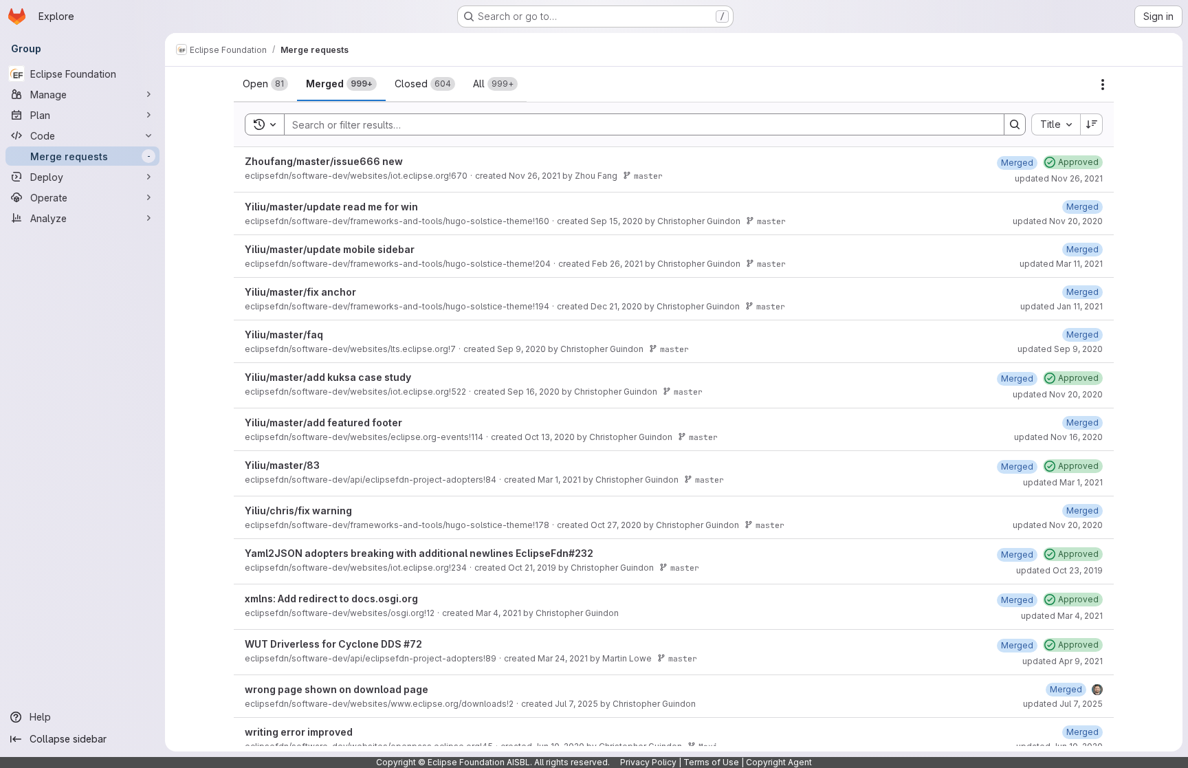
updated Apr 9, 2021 (1062, 661)
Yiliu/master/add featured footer (323, 422)
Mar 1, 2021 (559, 479)
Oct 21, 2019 (532, 567)
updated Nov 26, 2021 (1059, 178)
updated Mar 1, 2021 (1063, 482)
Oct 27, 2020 (616, 525)
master (648, 176)
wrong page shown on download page (336, 689)
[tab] (265, 84)
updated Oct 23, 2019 (1059, 570)
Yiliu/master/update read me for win (331, 206)
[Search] (1015, 124)
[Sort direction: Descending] (1092, 124)
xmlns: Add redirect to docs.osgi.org (331, 598)
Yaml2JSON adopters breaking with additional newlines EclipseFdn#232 (419, 553)
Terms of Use (711, 762)
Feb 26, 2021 (617, 264)
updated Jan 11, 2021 (1061, 306)
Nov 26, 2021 (534, 176)
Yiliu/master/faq (284, 334)
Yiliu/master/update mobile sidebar (330, 249)
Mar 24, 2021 (563, 658)
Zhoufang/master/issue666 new (324, 161)
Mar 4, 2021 (498, 613)
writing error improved (299, 732)
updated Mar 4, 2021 (1062, 616)
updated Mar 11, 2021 (1061, 264)
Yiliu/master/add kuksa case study (328, 377)
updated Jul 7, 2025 (1063, 704)
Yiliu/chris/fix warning (298, 510)
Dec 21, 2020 (616, 306)
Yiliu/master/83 (282, 465)
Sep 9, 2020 (521, 349)
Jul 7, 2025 (576, 704)
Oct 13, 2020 (550, 437)
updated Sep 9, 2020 (1060, 349)
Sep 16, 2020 (533, 391)
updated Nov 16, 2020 (1058, 437)
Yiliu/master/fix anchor (300, 292)
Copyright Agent (779, 762)
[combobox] (1055, 124)
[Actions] (1103, 85)
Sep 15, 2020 (617, 221)
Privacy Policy (648, 762)
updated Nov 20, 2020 (1058, 221)
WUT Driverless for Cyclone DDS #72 (333, 644)
